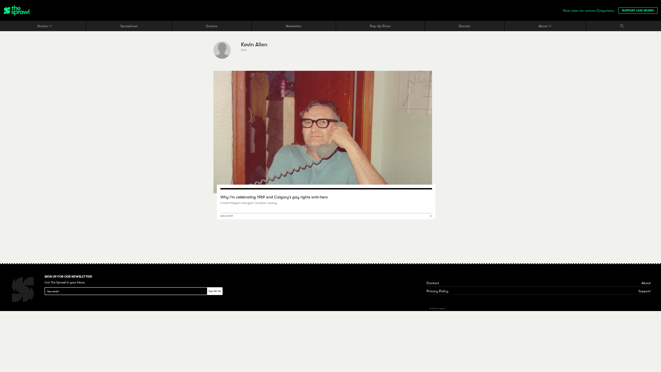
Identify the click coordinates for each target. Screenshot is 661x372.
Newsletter (294, 26)
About (543, 26)
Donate (464, 26)
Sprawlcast (129, 26)
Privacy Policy (437, 291)
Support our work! (638, 10)
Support (644, 291)
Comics (211, 26)
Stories (43, 26)
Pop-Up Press (380, 26)
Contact (433, 283)
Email (243, 49)
